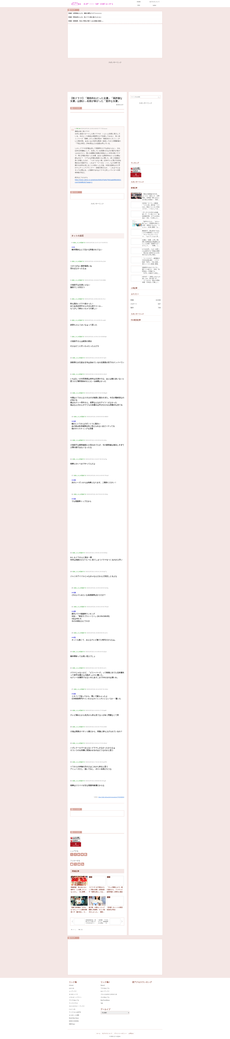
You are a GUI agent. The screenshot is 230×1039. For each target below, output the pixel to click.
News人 (103, 985)
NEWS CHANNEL (74, 1021)
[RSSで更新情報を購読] (82, 864)
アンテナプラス (73, 1003)
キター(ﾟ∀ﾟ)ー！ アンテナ (77, 1006)
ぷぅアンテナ (73, 991)
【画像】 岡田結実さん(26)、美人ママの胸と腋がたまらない (85, 17)
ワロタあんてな (105, 988)
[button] (85, 854)
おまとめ (71, 988)
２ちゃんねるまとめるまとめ (109, 994)
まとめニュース (73, 994)
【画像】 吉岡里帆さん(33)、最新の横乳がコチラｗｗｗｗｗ (85, 13)
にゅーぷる (72, 1009)
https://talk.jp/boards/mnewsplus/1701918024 (111, 797)
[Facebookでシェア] (75, 854)
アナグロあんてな (74, 1000)
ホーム (98, 1033)
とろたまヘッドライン (75, 997)
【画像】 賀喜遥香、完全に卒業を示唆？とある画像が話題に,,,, (85, 21)
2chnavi (71, 985)
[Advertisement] (115, 76)
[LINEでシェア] (82, 854)
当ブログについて (107, 1033)
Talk (102, 1003)
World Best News (74, 1018)
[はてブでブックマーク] (78, 854)
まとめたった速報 (74, 1015)
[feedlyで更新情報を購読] (78, 864)
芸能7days (72, 1024)
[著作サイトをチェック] (71, 864)
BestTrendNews (105, 1000)
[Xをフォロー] (75, 864)
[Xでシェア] (71, 854)
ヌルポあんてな (105, 997)
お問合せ (131, 1033)
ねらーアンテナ (105, 991)
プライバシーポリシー (120, 1033)
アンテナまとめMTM (75, 1012)
